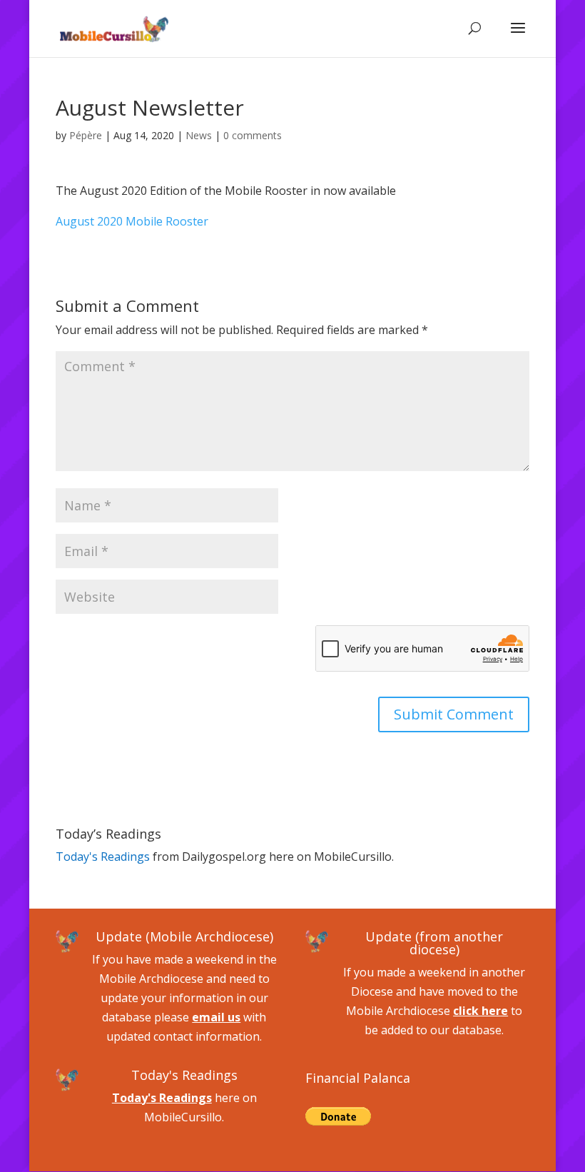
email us (216, 1017)
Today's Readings (103, 856)
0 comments (252, 135)
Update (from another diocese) (434, 943)
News (198, 135)
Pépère (85, 135)
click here (480, 1011)
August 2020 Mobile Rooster (132, 221)
